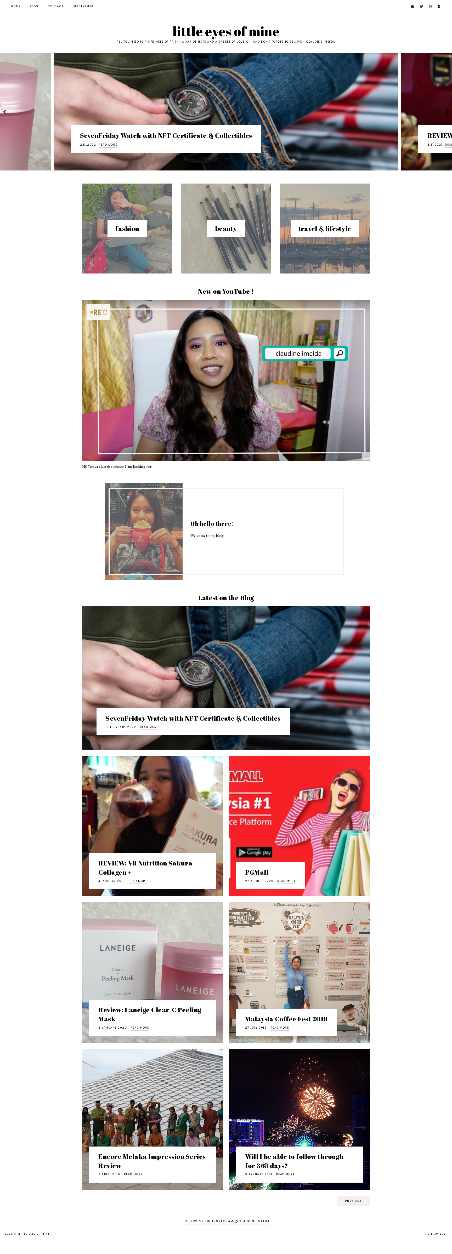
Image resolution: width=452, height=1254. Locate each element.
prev (4, 112)
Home (16, 6)
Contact (56, 6)
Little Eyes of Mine (34, 1233)
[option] (231, 111)
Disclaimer (83, 6)
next (447, 112)
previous (353, 1201)
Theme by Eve (434, 1233)
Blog (34, 6)
